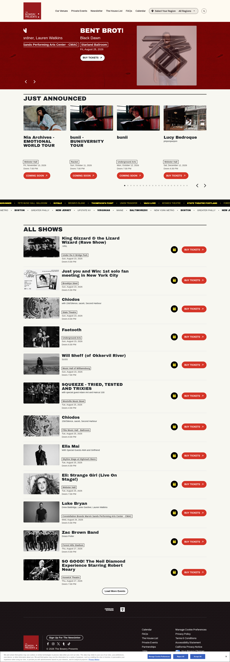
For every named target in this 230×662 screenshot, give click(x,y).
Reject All (180, 656)
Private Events (79, 11)
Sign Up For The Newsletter (64, 637)
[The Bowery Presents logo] (32, 10)
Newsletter (97, 11)
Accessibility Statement (188, 642)
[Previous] (26, 81)
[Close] (226, 656)
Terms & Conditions (185, 638)
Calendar (140, 11)
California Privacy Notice (188, 647)
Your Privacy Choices (192, 651)
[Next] (34, 81)
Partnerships (149, 647)
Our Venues (61, 11)
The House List (114, 11)
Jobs (144, 651)
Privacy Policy (183, 634)
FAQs (129, 11)
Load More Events (115, 591)
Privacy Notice (94, 659)
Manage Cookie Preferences (159, 656)
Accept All (197, 656)
